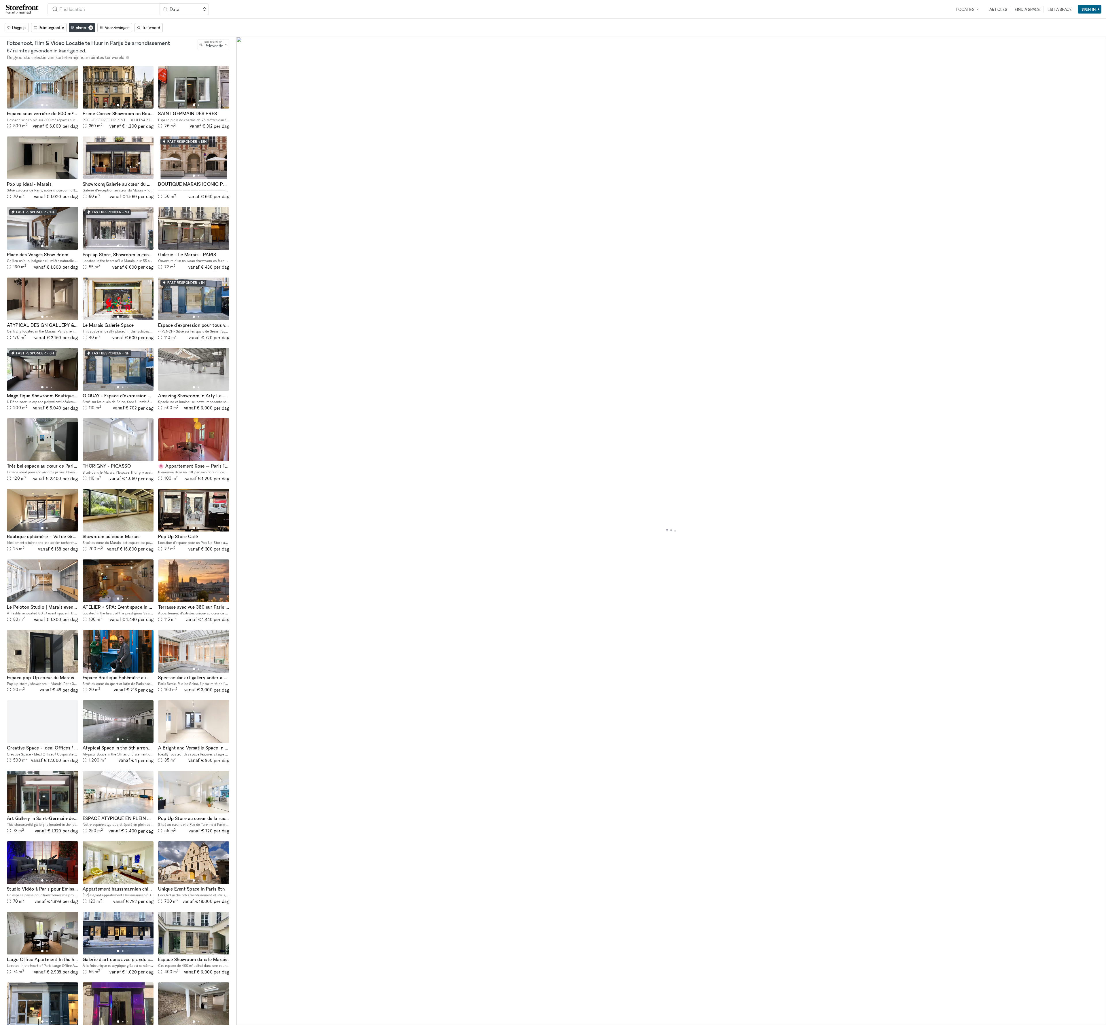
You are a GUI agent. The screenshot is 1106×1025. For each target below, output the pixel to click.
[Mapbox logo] (250, 1020)
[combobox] (104, 9)
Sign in (1089, 9)
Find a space (1027, 9)
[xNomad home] (22, 9)
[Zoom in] (243, 1001)
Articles (998, 9)
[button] (42, 105)
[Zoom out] (243, 1009)
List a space (1060, 9)
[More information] (128, 58)
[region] (671, 531)
